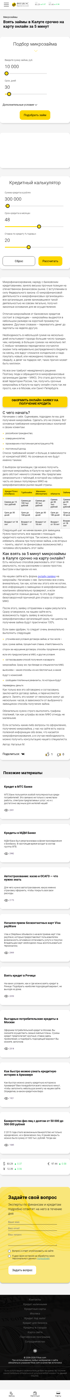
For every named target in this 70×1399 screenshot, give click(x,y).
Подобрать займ (35, 115)
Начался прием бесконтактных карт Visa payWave (32, 924)
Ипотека (35, 1313)
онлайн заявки (47, 576)
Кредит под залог (35, 1318)
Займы (12, 1396)
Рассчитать (50, 261)
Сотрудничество (35, 1341)
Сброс (19, 261)
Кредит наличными (35, 1304)
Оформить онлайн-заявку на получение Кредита (35, 401)
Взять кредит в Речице (20, 975)
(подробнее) (43, 1258)
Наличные (35, 1396)
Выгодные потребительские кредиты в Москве (31, 1020)
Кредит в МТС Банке (18, 786)
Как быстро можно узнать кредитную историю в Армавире (30, 1073)
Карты (58, 1396)
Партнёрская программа (35, 1336)
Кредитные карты (35, 1308)
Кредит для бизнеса (35, 1322)
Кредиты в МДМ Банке (20, 833)
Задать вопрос (22, 1270)
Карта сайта (35, 1332)
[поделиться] (22, 754)
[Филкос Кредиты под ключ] (20, 4)
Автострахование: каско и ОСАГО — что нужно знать (31, 877)
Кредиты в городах (35, 1327)
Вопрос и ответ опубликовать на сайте (32, 1251)
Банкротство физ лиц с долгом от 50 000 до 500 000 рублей (33, 1122)
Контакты (35, 1299)
